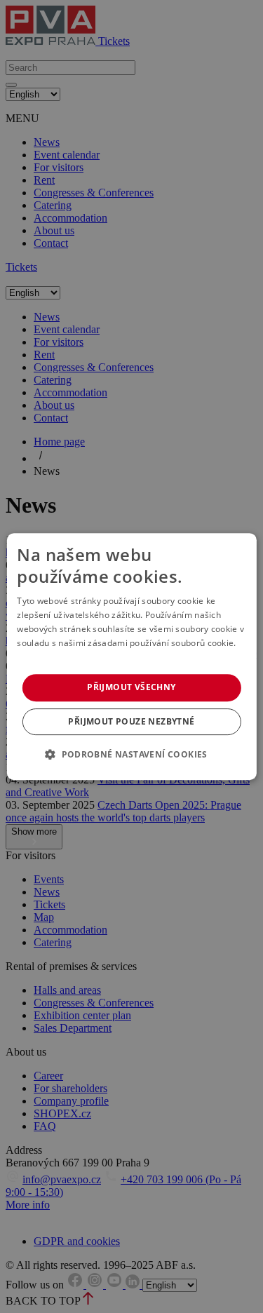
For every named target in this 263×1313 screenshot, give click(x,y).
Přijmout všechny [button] (131, 687)
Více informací (46, 657)
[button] (131, 754)
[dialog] (131, 656)
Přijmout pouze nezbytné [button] (131, 721)
